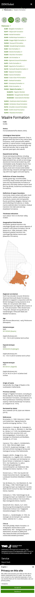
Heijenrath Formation (13, 32)
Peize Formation (11, 86)
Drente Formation (12, 52)
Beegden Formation (13, 29)
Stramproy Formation (13, 83)
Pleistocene (8, 10)
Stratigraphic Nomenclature (10, 8)
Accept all (17, 587)
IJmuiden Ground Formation (15, 107)
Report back (5, 562)
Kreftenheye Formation (14, 37)
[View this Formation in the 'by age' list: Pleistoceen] (11, 20)
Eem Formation (11, 49)
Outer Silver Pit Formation (15, 78)
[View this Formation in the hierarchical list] (4, 20)
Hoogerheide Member (18, 95)
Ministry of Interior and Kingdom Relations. (16, 553)
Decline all (17, 591)
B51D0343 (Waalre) (9, 331)
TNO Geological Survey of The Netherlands (15, 550)
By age (25, 8)
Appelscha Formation (13, 66)
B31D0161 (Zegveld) (10, 367)
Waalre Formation (13, 89)
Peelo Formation (12, 63)
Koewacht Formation (13, 43)
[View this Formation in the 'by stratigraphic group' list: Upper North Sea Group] (24, 20)
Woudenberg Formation (14, 46)
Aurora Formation (12, 75)
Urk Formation (11, 57)
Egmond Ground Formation (15, 60)
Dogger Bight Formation (14, 40)
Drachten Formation (13, 55)
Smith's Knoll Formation (14, 110)
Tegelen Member (16, 92)
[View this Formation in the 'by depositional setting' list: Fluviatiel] (18, 20)
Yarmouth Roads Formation (15, 69)
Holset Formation (12, 34)
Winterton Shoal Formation (15, 104)
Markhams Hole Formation (15, 101)
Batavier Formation (12, 72)
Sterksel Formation (12, 80)
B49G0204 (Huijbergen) (11, 349)
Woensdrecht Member (18, 98)
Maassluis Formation (13, 113)
